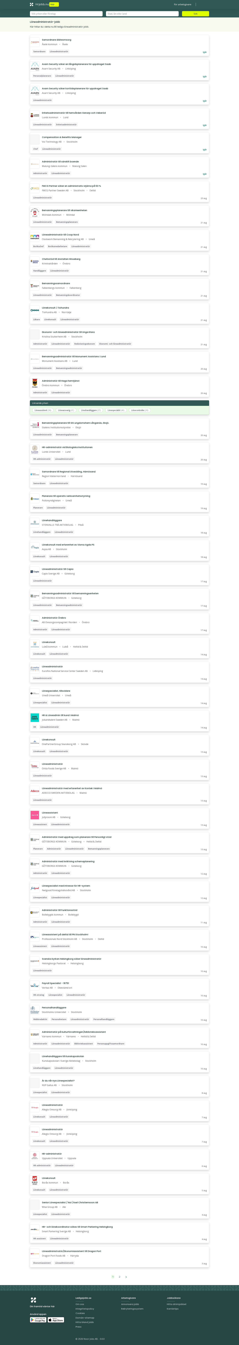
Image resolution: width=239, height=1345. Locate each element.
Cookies (80, 1313)
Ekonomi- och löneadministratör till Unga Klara (68, 332)
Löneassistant (50, 812)
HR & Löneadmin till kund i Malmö (60, 715)
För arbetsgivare (182, 4)
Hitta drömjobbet (176, 1304)
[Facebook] (43, 1339)
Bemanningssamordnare (56, 283)
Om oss (80, 1304)
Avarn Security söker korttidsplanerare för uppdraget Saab (75, 88)
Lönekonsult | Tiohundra (55, 307)
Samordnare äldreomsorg (56, 39)
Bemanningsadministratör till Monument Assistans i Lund (74, 356)
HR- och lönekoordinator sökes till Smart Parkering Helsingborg (77, 1226)
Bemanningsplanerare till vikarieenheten (64, 210)
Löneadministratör (52, 666)
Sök (196, 13)
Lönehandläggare (52, 520)
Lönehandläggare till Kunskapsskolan (63, 1056)
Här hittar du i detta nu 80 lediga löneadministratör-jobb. (59, 26)
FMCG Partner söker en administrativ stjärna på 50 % (71, 186)
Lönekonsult (48, 642)
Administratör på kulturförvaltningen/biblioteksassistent (74, 1032)
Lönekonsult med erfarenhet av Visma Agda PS (68, 544)
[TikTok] (48, 1339)
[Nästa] (126, 1276)
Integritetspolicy (85, 1308)
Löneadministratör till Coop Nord (60, 234)
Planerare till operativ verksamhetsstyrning (66, 496)
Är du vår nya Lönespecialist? (58, 1080)
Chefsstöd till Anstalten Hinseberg (61, 259)
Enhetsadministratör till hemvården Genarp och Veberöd (74, 112)
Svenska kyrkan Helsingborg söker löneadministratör (71, 958)
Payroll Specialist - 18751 (55, 983)
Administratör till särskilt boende (60, 161)
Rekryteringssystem (132, 1308)
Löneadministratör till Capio (57, 569)
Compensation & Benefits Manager (62, 137)
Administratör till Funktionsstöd (59, 910)
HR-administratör (52, 1153)
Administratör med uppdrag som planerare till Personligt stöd (76, 837)
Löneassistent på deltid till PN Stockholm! (65, 934)
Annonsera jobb (130, 1304)
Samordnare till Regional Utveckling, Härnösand (68, 471)
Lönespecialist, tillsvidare (56, 691)
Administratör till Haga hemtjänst (61, 380)
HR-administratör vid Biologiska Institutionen (67, 447)
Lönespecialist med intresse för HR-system (66, 885)
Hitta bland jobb (85, 1322)
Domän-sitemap (85, 1317)
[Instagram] (32, 1339)
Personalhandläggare (54, 1007)
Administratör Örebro (54, 617)
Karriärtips (173, 1308)
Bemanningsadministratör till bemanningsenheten (70, 593)
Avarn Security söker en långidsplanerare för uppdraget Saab (76, 64)
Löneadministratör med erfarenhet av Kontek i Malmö (72, 788)
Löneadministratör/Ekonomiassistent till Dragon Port (71, 1251)
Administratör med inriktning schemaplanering (68, 861)
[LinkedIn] (37, 1339)
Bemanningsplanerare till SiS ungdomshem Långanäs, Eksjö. (75, 423)
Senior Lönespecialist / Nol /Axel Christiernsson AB (70, 1202)
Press (78, 1326)
